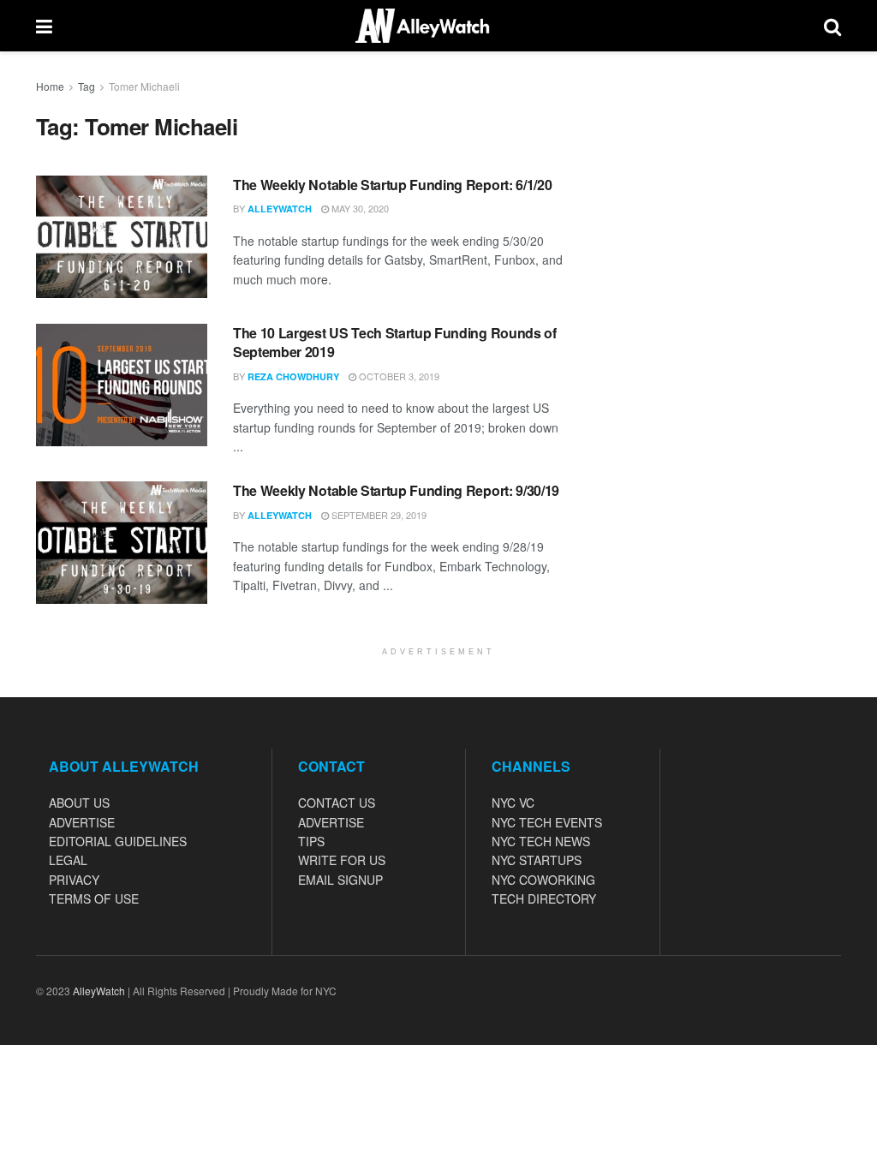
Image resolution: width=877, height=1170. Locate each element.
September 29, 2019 (378, 515)
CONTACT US (336, 802)
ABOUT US (79, 802)
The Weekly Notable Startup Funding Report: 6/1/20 (392, 184)
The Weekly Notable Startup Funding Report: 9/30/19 (396, 490)
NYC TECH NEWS (541, 841)
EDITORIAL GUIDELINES (118, 841)
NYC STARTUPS (537, 860)
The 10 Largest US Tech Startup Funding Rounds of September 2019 (395, 342)
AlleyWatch (280, 208)
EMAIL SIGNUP (340, 879)
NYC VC (513, 802)
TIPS (311, 841)
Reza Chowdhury (293, 376)
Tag (86, 86)
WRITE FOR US (341, 860)
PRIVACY (74, 879)
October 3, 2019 (397, 376)
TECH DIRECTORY (544, 898)
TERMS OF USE (94, 898)
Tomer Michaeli (144, 86)
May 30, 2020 (359, 208)
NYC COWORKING (543, 879)
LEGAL (68, 860)
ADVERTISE (82, 822)
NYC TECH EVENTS (547, 822)
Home (50, 86)
